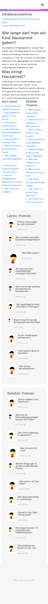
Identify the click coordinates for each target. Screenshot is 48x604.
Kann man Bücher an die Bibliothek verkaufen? (35, 142)
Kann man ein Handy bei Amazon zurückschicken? (10, 168)
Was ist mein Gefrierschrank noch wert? (35, 172)
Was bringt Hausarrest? (14, 25)
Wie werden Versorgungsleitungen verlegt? (35, 182)
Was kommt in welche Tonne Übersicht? (33, 192)
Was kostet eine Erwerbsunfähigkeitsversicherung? (11, 132)
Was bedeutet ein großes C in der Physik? (11, 116)
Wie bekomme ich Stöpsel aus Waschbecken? (35, 123)
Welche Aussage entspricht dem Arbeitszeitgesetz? (35, 152)
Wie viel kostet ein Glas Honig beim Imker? (11, 149)
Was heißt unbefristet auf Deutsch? (32, 162)
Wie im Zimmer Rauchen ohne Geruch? (34, 132)
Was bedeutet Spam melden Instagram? (33, 113)
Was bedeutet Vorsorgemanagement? (12, 158)
